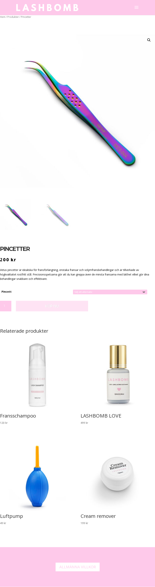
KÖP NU (52, 306)
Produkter (13, 17)
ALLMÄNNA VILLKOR (77, 566)
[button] (149, 40)
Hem (2, 17)
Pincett (7, 291)
